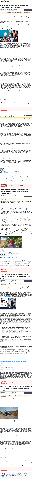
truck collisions (10, 428)
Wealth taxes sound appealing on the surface (10, 219)
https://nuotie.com (5, 172)
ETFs (7, 3)
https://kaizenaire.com (6, 97)
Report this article (4, 186)
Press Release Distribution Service (7, 10)
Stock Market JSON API (20, 473)
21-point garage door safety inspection (5, 296)
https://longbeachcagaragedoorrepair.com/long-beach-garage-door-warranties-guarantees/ (13, 361)
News (4, 3)
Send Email (3, 93)
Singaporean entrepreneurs (4, 46)
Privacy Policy (22, 477)
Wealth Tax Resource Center (22, 208)
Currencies (14, 3)
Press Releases (19, 3)
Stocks (1, 3)
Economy (10, 3)
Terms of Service (27, 477)
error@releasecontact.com (17, 102)
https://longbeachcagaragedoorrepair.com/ (9, 369)
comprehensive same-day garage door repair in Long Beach (22, 330)
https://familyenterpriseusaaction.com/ (8, 255)
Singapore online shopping (16, 86)
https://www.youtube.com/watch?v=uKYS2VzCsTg (11, 257)
